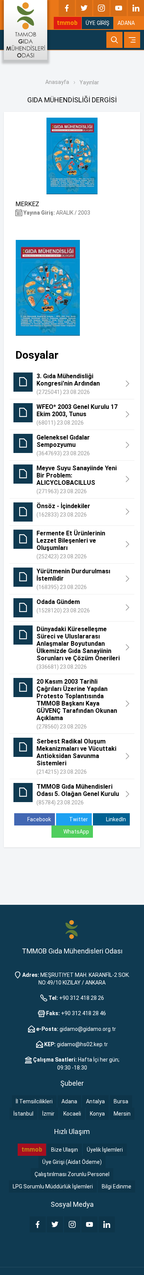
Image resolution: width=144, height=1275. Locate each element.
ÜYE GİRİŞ (97, 23)
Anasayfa (57, 82)
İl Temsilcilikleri (34, 1101)
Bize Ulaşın (64, 1150)
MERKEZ (27, 204)
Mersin (122, 1114)
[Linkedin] (136, 8)
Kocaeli (72, 1114)
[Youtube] (119, 8)
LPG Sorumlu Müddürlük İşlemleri (53, 1186)
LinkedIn (115, 819)
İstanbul (23, 1114)
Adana (69, 1101)
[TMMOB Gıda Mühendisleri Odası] (25, 30)
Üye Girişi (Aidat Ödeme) (72, 1162)
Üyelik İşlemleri (105, 1150)
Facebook (38, 819)
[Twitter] (84, 8)
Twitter (78, 819)
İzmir (48, 1114)
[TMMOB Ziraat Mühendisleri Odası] (71, 929)
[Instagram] (101, 8)
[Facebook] (67, 8)
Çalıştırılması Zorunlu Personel (72, 1174)
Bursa (121, 1101)
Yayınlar (89, 82)
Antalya (95, 1101)
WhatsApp (76, 832)
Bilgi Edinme (116, 1186)
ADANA (126, 23)
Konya (97, 1114)
